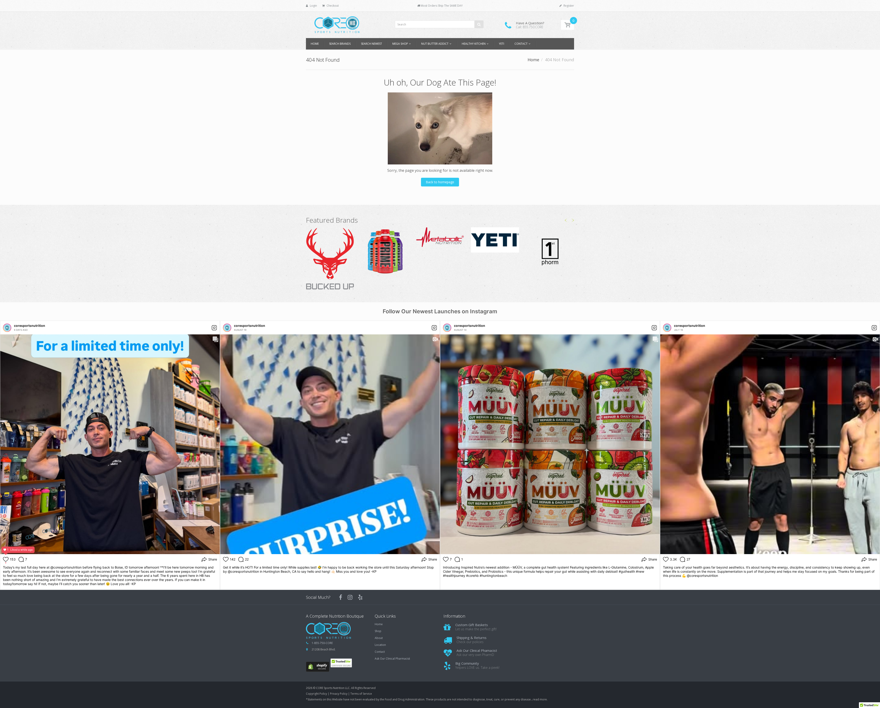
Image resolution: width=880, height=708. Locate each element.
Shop (378, 631)
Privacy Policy (338, 694)
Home (533, 59)
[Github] (360, 597)
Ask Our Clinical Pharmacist (392, 659)
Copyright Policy (316, 694)
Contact (380, 652)
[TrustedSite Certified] (341, 662)
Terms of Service (361, 694)
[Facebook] (340, 597)
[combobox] (439, 24)
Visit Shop (330, 259)
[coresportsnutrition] (7, 328)
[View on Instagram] (214, 327)
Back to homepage (440, 182)
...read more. (539, 699)
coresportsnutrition (29, 326)
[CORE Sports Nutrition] (336, 23)
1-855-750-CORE (322, 643)
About (379, 638)
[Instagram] (350, 597)
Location (380, 645)
